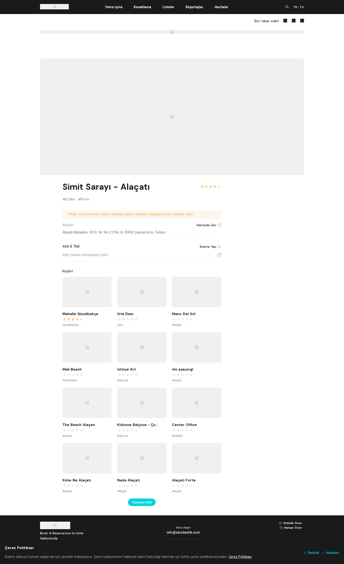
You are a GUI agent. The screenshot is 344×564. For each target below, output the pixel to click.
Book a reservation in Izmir (62, 533)
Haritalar (221, 7)
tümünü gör (142, 502)
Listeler (168, 7)
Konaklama (142, 7)
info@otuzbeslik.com (183, 532)
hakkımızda (49, 538)
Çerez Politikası (240, 557)
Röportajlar (194, 7)
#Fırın (83, 199)
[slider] (210, 184)
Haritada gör (209, 225)
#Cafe (69, 199)
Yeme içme (113, 7)
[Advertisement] (269, 251)
